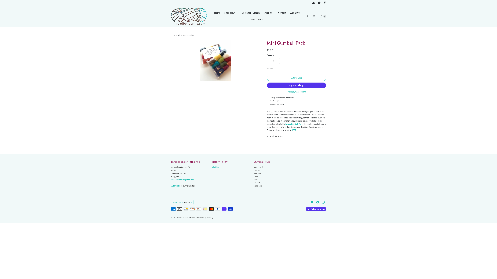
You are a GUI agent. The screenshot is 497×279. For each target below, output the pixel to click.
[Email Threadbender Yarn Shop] (313, 3)
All (179, 35)
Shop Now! (230, 13)
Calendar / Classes (251, 13)
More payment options (296, 92)
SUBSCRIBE (257, 19)
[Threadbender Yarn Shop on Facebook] (319, 3)
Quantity (270, 55)
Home (217, 13)
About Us (295, 13)
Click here (216, 167)
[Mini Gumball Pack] (215, 60)
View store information (277, 104)
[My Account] (314, 16)
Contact (282, 13)
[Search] (306, 16)
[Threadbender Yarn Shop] (189, 16)
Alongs (268, 13)
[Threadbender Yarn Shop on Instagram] (325, 3)
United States (181, 202)
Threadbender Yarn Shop (186, 218)
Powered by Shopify (205, 218)
